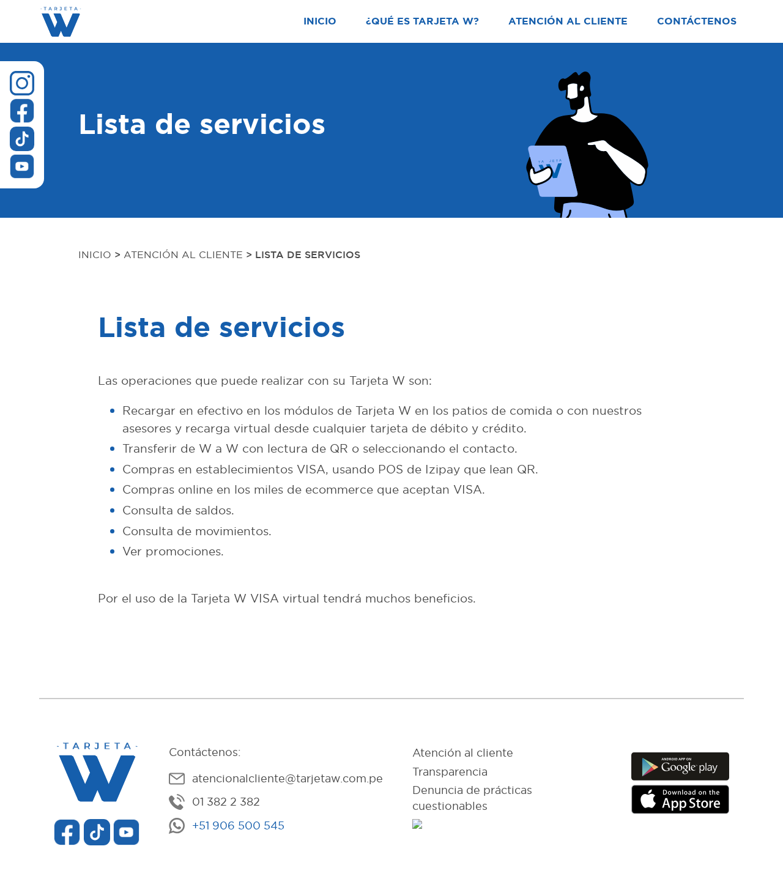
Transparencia (450, 772)
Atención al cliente (568, 21)
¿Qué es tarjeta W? (422, 21)
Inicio (319, 21)
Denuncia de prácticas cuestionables (472, 798)
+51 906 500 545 (238, 826)
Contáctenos (697, 21)
